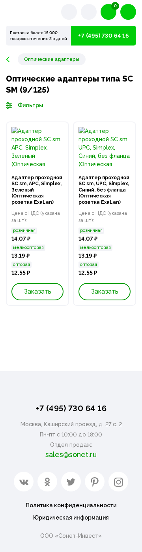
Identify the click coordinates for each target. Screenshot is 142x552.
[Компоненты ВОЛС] (12, 59)
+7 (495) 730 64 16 (103, 35)
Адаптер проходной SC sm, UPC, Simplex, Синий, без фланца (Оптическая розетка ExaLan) (103, 190)
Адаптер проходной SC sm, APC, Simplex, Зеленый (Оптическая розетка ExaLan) (36, 190)
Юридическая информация (71, 517)
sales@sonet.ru (71, 454)
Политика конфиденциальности (71, 505)
